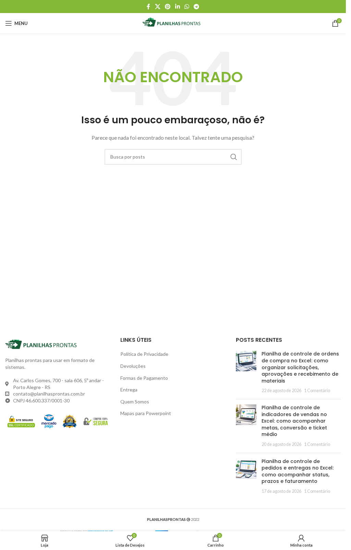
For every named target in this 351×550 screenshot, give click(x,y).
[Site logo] (173, 23)
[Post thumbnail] (246, 372)
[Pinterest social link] (168, 6)
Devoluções (133, 366)
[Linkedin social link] (177, 6)
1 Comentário (317, 390)
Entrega (128, 389)
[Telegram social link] (196, 6)
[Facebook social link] (148, 6)
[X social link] (157, 6)
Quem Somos (134, 401)
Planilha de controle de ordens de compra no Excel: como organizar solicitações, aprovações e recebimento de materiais (300, 367)
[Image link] (43, 344)
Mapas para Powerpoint (145, 413)
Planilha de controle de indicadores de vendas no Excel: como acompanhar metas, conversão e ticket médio (294, 421)
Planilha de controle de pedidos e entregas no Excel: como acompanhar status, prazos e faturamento (298, 471)
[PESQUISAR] (234, 157)
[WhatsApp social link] (186, 6)
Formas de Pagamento (144, 378)
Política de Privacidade (144, 354)
